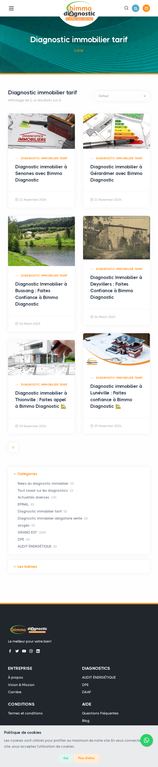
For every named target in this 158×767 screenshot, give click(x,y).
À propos (15, 677)
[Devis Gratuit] (135, 8)
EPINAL (26, 504)
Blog (85, 721)
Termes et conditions (25, 713)
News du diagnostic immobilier (46, 483)
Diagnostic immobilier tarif (44, 158)
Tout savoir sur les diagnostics (45, 490)
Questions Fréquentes (100, 713)
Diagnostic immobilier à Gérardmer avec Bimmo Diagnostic (116, 173)
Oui (65, 758)
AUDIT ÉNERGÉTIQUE (37, 546)
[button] (126, 8)
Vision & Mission (21, 685)
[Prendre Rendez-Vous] (146, 8)
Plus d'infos (86, 758)
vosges (26, 525)
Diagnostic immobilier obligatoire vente (53, 518)
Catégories (27, 474)
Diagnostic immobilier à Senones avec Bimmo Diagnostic (41, 173)
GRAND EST (32, 532)
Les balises (27, 566)
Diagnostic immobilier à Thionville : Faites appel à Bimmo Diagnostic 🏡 (41, 399)
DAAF (86, 692)
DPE (24, 539)
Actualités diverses (37, 497)
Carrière (14, 692)
